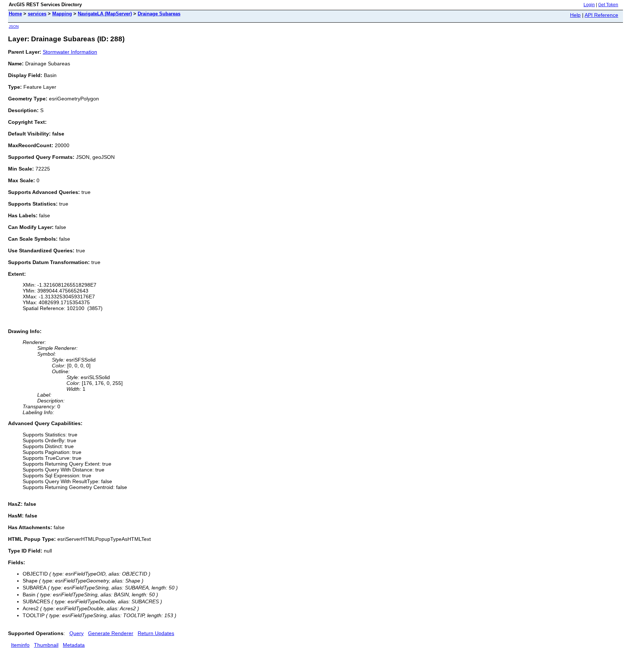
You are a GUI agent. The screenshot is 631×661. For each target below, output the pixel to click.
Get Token (608, 5)
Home (15, 13)
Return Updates (156, 633)
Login (589, 5)
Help (575, 15)
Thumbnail (46, 645)
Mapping (62, 13)
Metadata (74, 645)
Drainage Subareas (159, 13)
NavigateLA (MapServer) (105, 13)
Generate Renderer (110, 633)
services (37, 13)
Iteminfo (20, 645)
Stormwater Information (70, 52)
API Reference (601, 15)
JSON (14, 26)
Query (76, 633)
